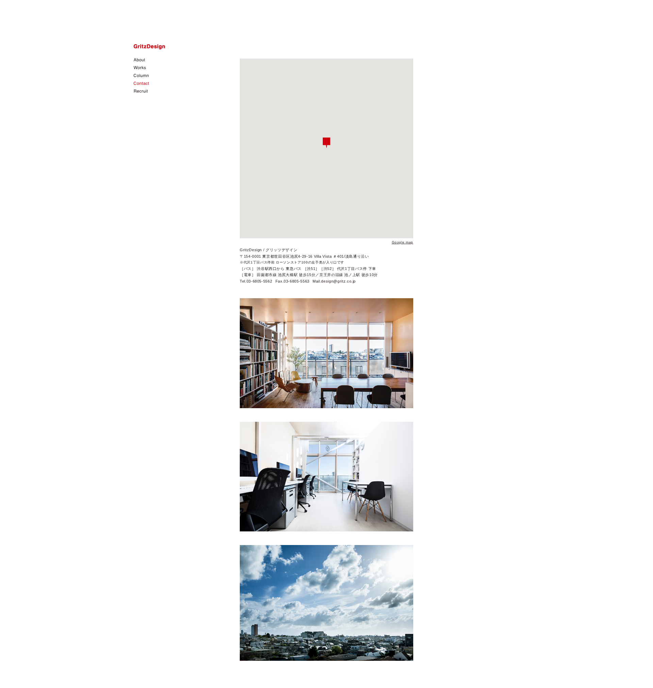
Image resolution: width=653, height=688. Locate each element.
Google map (403, 242)
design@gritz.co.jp (338, 281)
